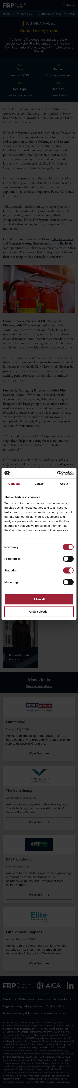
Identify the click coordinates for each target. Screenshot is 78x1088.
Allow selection (39, 611)
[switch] (68, 559)
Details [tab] (39, 483)
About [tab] (64, 483)
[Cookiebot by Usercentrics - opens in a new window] (57, 473)
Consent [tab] (14, 483)
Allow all (39, 599)
